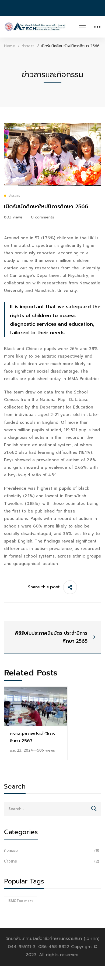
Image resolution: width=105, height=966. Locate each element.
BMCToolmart (20, 900)
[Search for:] (52, 809)
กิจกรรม (51, 850)
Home (9, 46)
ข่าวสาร (28, 46)
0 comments (42, 217)
